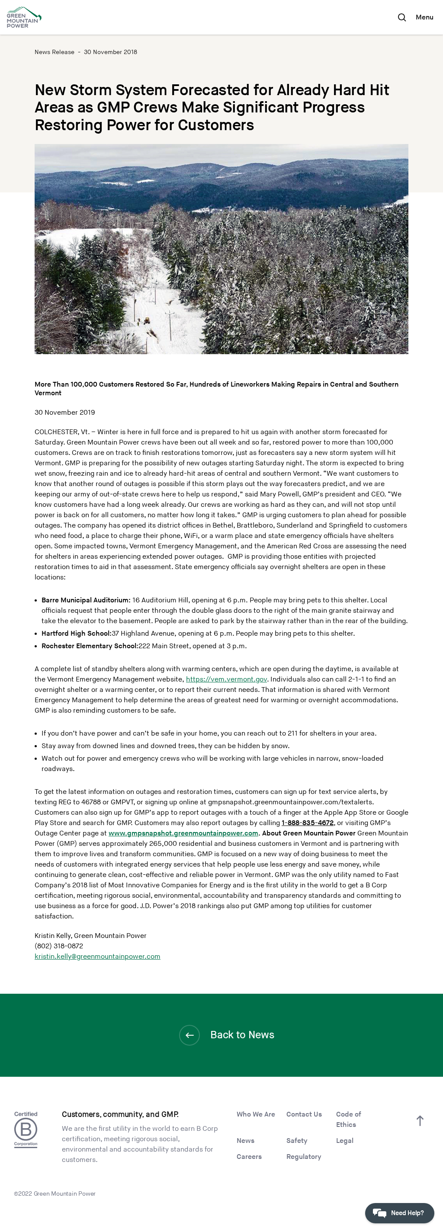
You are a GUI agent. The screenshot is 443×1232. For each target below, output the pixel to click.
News (245, 1141)
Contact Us (304, 1114)
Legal (344, 1141)
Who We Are (256, 1114)
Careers (249, 1157)
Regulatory (303, 1157)
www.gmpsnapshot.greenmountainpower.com (183, 833)
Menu (424, 17)
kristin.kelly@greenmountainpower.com (98, 957)
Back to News (242, 1035)
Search (402, 17)
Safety (297, 1141)
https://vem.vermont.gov (226, 679)
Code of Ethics (348, 1119)
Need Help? (407, 1213)
